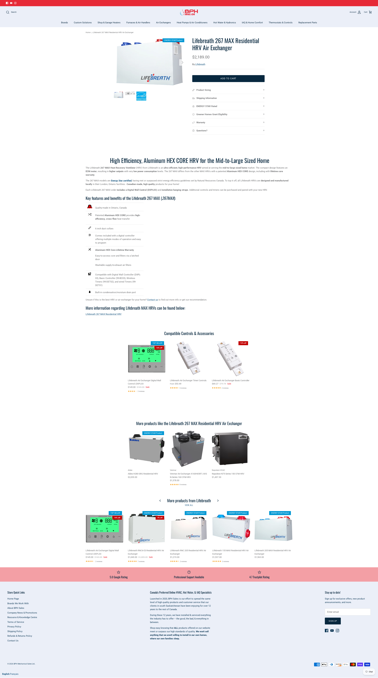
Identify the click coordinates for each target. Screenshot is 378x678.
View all (189, 505)
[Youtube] (11, 3)
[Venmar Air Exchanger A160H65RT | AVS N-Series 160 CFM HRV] (189, 448)
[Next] (182, 62)
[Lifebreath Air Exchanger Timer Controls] (189, 358)
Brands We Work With (18, 603)
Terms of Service (15, 622)
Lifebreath (200, 64)
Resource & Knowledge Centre (22, 617)
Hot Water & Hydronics (224, 22)
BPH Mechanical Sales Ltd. (24, 664)
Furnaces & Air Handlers (138, 22)
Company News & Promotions (22, 612)
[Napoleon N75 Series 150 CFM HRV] (231, 448)
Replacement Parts (307, 22)
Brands (64, 22)
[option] (149, 62)
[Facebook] (7, 3)
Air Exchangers (163, 22)
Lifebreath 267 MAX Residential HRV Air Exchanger (113, 33)
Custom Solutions (83, 22)
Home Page (13, 598)
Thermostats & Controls (281, 22)
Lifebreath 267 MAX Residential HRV (104, 314)
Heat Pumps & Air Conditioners (192, 22)
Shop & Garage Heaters (109, 22)
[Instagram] (15, 3)
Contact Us (12, 640)
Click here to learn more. (209, 3)
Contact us (152, 299)
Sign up (333, 621)
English (5, 674)
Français (14, 674)
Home (88, 33)
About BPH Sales (15, 608)
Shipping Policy (14, 631)
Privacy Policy (14, 626)
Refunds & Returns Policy (19, 636)
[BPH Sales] (189, 12)
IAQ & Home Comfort (252, 22)
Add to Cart (228, 78)
